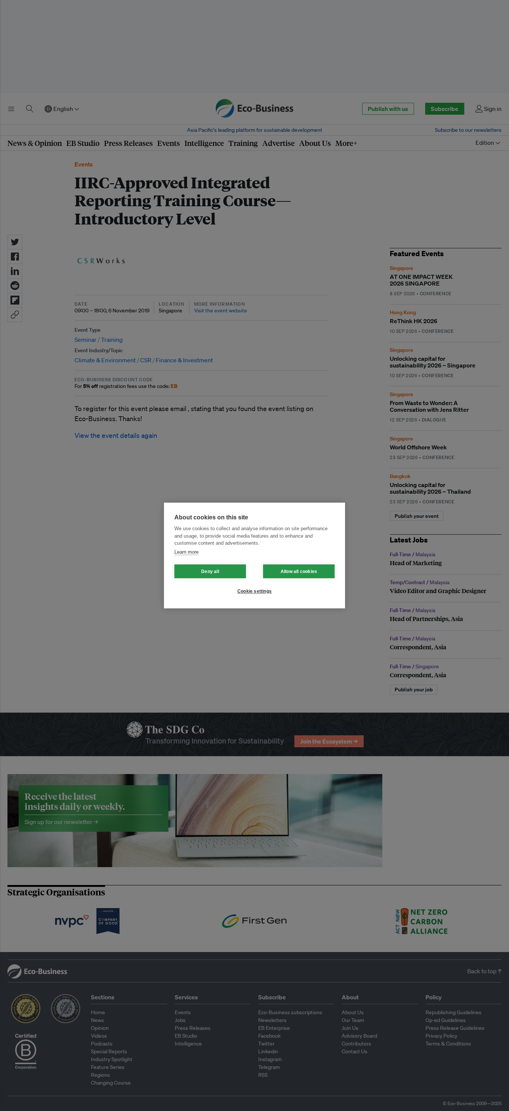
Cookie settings (254, 591)
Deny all (210, 571)
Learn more (186, 552)
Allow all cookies (299, 571)
